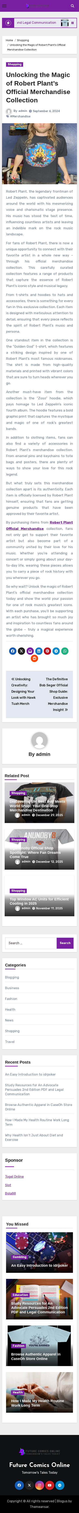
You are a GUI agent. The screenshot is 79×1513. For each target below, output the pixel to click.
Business (12, 988)
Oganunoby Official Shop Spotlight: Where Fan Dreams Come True (35, 852)
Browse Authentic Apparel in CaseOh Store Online (36, 1356)
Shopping (14, 64)
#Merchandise (20, 116)
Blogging (12, 977)
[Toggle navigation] (4, 5)
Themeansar (39, 1507)
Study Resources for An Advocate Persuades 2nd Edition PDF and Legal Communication (34, 1089)
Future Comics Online (39, 1465)
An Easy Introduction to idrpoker (30, 1074)
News (9, 1020)
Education (20, 1295)
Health (10, 1010)
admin (22, 111)
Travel (10, 1042)
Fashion (11, 999)
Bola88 (10, 1193)
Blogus (62, 1501)
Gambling (19, 1257)
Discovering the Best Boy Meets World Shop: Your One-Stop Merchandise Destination (37, 805)
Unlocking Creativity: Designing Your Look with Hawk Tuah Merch (23, 691)
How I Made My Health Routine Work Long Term (37, 1403)
